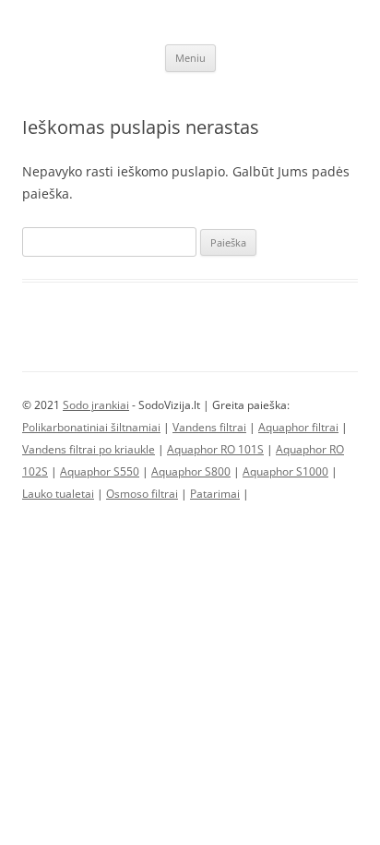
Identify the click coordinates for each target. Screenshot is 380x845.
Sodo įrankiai (96, 405)
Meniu (190, 58)
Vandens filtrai (209, 427)
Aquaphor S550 (99, 471)
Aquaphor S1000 (285, 471)
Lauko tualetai (58, 493)
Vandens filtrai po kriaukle (88, 449)
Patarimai (215, 493)
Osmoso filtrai (142, 493)
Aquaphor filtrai (298, 427)
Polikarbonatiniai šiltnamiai (91, 427)
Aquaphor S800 (191, 471)
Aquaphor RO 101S (215, 449)
